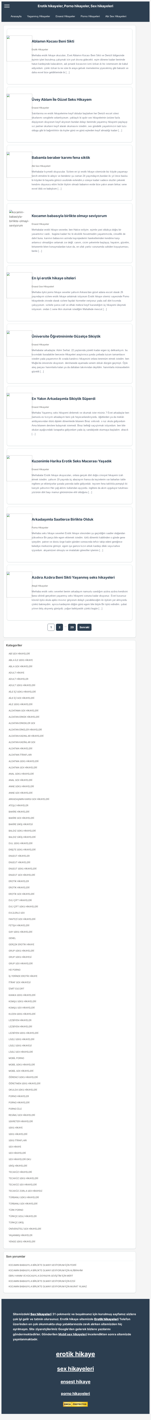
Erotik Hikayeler (40, 49)
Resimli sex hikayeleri (22, 1115)
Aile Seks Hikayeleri (20, 704)
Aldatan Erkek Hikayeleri (24, 716)
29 (72, 627)
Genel (12, 938)
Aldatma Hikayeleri (20, 748)
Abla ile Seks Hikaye (21, 660)
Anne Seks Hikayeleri (21, 786)
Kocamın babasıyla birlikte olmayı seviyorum (37, 1265)
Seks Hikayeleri (18, 1134)
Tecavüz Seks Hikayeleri (23, 1178)
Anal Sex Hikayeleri (20, 780)
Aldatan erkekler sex (22, 723)
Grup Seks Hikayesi (20, 957)
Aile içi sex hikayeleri (21, 698)
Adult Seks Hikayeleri (22, 685)
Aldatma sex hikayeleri (23, 767)
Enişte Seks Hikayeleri (22, 849)
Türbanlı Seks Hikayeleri (24, 1197)
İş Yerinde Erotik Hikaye (23, 976)
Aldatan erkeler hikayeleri (25, 729)
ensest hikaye (75, 1381)
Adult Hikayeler (18, 679)
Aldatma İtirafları (20, 754)
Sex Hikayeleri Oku (20, 1159)
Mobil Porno (16, 1058)
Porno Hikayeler (40, 527)
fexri (73, 1265)
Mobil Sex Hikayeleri (21, 1070)
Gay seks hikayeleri (20, 931)
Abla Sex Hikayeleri (20, 666)
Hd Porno (14, 969)
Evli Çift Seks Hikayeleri (23, 906)
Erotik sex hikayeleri (21, 894)
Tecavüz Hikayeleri (20, 1172)
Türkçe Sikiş (16, 1222)
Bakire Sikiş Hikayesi (21, 824)
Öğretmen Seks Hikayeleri (24, 1083)
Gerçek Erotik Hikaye (21, 944)
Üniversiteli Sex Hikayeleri (25, 1228)
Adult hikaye (16, 672)
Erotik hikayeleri (106, 1319)
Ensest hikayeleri (19, 862)
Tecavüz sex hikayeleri (23, 1184)
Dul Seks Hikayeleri (20, 843)
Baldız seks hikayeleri (22, 830)
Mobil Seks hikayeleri (22, 1064)
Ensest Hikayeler (65, 16)
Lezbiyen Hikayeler (20, 1020)
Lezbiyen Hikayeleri (20, 1026)
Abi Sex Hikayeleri (115, 16)
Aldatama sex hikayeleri (23, 710)
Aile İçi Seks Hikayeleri (22, 691)
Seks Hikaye (16, 1127)
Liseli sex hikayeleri (21, 1051)
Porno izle (15, 1108)
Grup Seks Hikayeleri (21, 950)
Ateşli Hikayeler (40, 585)
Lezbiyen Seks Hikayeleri (23, 1033)
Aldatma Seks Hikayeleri (23, 761)
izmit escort (16, 988)
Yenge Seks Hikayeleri (22, 1241)
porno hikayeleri (75, 1393)
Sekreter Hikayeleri (21, 1121)
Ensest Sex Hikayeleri (43, 286)
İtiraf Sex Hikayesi (20, 982)
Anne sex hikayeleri (20, 792)
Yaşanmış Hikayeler (38, 16)
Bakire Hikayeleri (19, 811)
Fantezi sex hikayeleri (22, 919)
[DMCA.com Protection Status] (75, 1406)
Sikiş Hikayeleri (18, 1165)
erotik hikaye (75, 1354)
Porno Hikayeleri (90, 16)
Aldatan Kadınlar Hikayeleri (26, 735)
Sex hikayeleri (41, 1314)
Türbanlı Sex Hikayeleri (23, 1203)
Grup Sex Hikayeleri (21, 963)
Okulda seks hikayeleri (23, 1089)
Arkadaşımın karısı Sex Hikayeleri (29, 799)
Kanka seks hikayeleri (22, 995)
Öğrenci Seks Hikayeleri (23, 1077)
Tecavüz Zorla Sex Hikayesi (25, 1190)
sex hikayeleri (75, 1368)
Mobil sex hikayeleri (72, 1334)
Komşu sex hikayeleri (22, 1007)
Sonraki (84, 627)
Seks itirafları (18, 1140)
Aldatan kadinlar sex (22, 742)
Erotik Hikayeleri (19, 887)
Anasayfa (16, 16)
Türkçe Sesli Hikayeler (23, 1216)
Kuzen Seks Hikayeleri (22, 1014)
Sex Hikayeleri (17, 1153)
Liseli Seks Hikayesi (20, 1045)
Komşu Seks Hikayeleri (22, 1001)
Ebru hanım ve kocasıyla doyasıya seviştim (35, 1275)
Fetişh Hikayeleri (19, 925)
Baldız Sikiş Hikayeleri (22, 837)
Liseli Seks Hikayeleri (21, 1039)
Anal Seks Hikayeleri (21, 773)
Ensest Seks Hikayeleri (22, 868)
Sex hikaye (15, 1146)
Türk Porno (16, 1210)
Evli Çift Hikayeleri (20, 900)
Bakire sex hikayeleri (21, 818)
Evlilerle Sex (17, 912)
